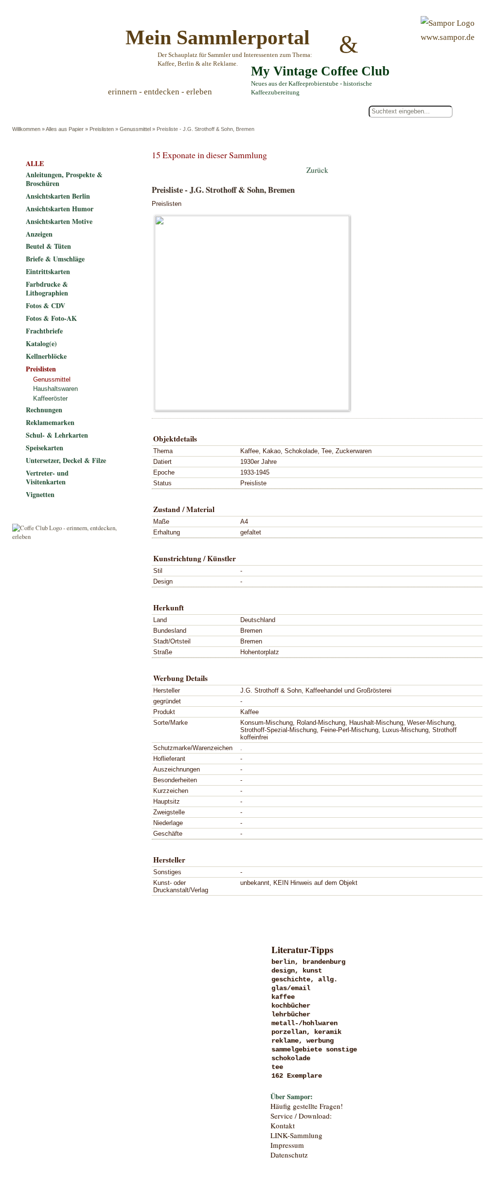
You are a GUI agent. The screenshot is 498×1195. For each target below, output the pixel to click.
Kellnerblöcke (46, 356)
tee (277, 1067)
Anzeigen (39, 234)
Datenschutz (289, 1154)
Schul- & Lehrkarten (57, 435)
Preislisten (101, 129)
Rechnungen (44, 409)
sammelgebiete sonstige (314, 1049)
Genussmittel (135, 129)
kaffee (283, 997)
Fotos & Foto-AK (51, 318)
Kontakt (282, 1125)
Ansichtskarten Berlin (58, 196)
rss (475, 1148)
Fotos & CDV (45, 305)
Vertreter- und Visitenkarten (47, 477)
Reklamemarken (50, 422)
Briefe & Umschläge (55, 259)
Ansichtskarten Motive (59, 221)
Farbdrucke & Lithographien (47, 288)
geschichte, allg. (304, 979)
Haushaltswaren (55, 388)
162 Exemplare (296, 1076)
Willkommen (26, 129)
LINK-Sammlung (296, 1135)
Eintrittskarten (48, 271)
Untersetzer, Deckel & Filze (66, 460)
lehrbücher (290, 1014)
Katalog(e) (41, 343)
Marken (92, 1002)
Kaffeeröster (50, 398)
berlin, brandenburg (308, 962)
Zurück (317, 170)
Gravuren (92, 982)
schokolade (290, 1058)
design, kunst (296, 970)
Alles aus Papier (65, 129)
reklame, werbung (302, 1041)
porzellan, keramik (306, 1032)
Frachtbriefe (44, 331)
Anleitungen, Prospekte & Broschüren (64, 178)
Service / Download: (301, 1116)
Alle (54, 111)
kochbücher (290, 1006)
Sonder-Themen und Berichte (92, 1081)
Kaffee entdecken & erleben (92, 1101)
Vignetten (40, 494)
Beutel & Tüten (48, 246)
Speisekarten (44, 447)
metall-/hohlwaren (304, 1023)
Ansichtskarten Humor (59, 208)
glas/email (290, 988)
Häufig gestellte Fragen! (306, 1106)
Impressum (287, 1145)
